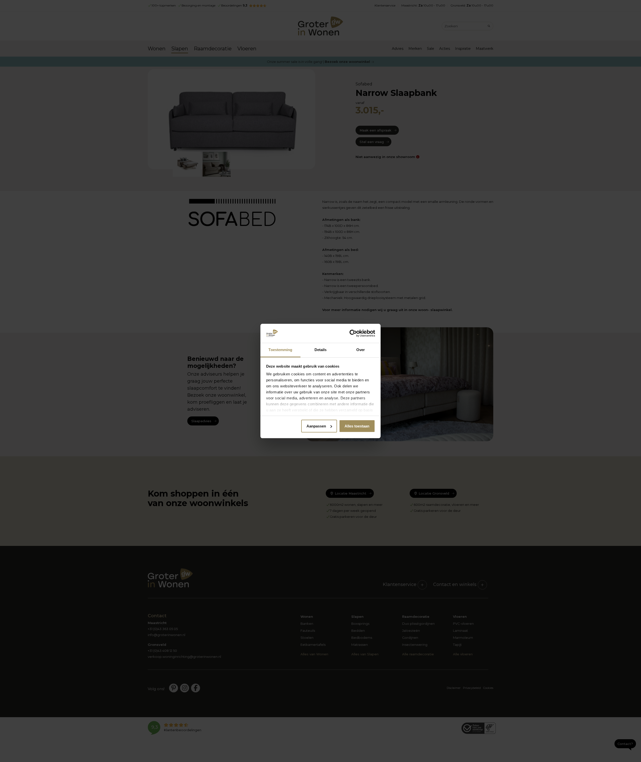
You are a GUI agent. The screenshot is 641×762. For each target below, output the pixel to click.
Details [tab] (320, 350)
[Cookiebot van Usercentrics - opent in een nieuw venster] (353, 333)
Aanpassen (316, 426)
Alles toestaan (357, 426)
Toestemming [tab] (280, 350)
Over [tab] (360, 350)
